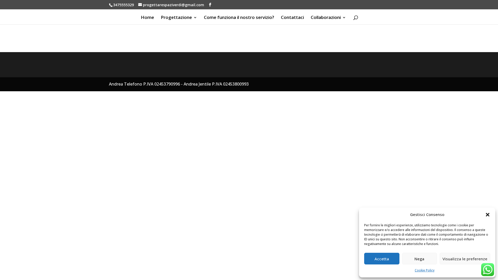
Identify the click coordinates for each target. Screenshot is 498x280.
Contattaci (292, 18)
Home (147, 18)
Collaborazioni (326, 18)
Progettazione (176, 18)
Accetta (382, 258)
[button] (487, 214)
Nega (419, 258)
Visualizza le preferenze (464, 258)
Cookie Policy (424, 270)
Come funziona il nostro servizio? (239, 18)
